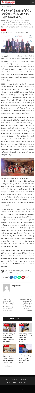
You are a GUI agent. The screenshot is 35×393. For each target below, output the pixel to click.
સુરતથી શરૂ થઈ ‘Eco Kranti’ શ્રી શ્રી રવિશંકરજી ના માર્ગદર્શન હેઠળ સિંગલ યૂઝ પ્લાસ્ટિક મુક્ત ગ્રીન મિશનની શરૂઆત (26, 305)
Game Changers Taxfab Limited (12, 270)
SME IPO (10, 272)
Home (6, 379)
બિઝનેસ (3, 29)
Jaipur (22, 270)
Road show (4, 272)
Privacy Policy (11, 382)
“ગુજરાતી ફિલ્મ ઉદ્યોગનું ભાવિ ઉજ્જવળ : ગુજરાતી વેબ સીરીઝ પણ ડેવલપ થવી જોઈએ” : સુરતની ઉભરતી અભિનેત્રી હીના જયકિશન (9, 305)
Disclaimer (22, 382)
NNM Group (27, 270)
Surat (16, 272)
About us (14, 379)
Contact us (24, 379)
